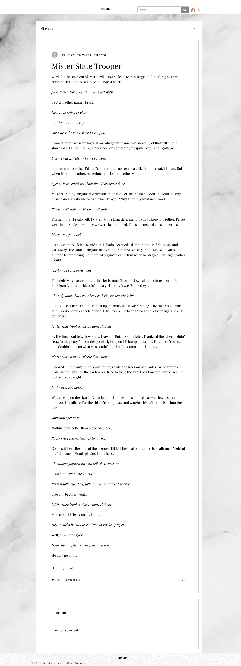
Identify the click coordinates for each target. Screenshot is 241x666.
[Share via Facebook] (53, 568)
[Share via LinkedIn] (72, 568)
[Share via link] (81, 568)
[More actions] (185, 54)
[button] (194, 28)
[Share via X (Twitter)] (62, 568)
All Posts (46, 28)
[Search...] (185, 10)
